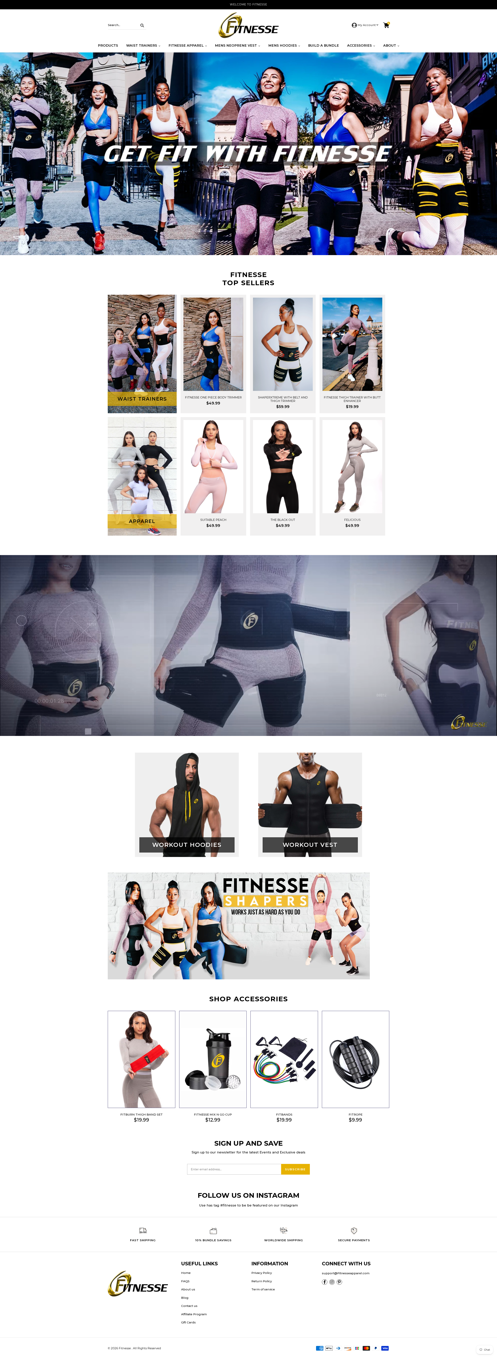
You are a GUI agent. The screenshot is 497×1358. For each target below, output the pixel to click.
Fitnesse (125, 1348)
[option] (248, 153)
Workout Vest (310, 844)
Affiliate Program (194, 1314)
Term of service (263, 1289)
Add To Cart (213, 361)
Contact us (189, 1306)
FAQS (185, 1281)
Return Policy (261, 1281)
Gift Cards (188, 1322)
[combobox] (127, 25)
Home (186, 1273)
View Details (213, 375)
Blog (185, 1298)
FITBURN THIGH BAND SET (141, 1114)
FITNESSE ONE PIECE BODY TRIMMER (213, 397)
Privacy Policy (261, 1273)
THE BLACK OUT (283, 520)
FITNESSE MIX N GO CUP (213, 1114)
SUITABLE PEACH (213, 520)
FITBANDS (284, 1114)
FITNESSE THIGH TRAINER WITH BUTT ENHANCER (352, 399)
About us (188, 1289)
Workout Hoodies (187, 844)
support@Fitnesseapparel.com (345, 1273)
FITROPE (355, 1114)
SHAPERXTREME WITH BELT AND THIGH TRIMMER (283, 399)
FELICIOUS (352, 520)
